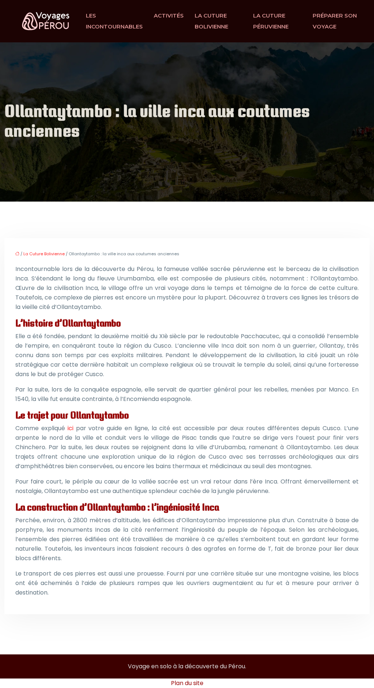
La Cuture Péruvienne (271, 21)
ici (70, 428)
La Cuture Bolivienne (211, 21)
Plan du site (187, 683)
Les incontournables (114, 21)
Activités (169, 15)
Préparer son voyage (335, 21)
